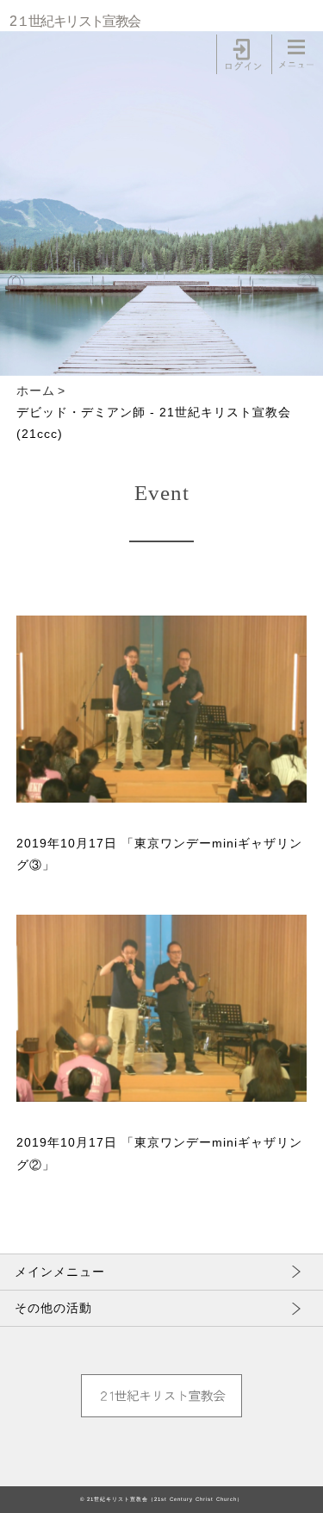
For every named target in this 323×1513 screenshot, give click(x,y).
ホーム (35, 390)
